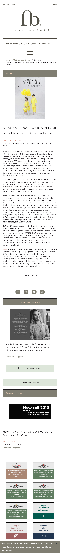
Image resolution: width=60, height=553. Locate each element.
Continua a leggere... (15, 356)
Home (9, 60)
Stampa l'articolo (30, 275)
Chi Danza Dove (21, 60)
